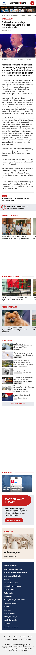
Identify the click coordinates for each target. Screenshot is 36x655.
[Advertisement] (18, 257)
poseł (13, 200)
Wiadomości (14, 15)
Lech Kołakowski (7, 198)
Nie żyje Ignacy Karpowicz (22, 371)
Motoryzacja (8, 596)
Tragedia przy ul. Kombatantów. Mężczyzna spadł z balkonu (15, 298)
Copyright (5, 647)
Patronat (23, 637)
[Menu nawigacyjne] (32, 3)
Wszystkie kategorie (11, 627)
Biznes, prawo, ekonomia (13, 569)
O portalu (7, 637)
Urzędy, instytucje (10, 620)
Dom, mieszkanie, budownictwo (15, 573)
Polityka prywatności (12, 645)
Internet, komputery (11, 583)
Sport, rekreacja (9, 613)
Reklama (7, 607)
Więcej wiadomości (16, 403)
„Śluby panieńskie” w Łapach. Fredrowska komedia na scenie (23, 354)
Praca (30, 637)
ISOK (20, 640)
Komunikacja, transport (12, 586)
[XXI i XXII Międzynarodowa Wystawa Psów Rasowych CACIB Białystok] (16, 318)
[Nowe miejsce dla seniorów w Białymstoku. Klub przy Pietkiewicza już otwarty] (16, 226)
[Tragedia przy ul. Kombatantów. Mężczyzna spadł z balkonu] (16, 287)
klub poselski (6, 200)
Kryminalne (16, 349)
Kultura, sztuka (9, 590)
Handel (6, 579)
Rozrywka (7, 610)
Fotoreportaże (9, 307)
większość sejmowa (23, 198)
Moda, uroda (8, 593)
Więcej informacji (10, 556)
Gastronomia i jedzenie (12, 576)
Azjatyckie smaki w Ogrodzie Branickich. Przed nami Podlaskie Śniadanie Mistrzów (23, 379)
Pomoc (14, 640)
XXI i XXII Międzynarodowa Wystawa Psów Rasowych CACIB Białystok (14, 330)
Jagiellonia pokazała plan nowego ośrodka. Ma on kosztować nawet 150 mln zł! (23, 362)
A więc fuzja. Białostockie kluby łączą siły (21, 396)
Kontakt (7, 640)
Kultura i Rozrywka (18, 357)
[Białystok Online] (18, 3)
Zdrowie (7, 623)
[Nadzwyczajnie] (18, 541)
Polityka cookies (25, 645)
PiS (15, 198)
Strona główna (6, 15)
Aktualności (22, 15)
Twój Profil (27, 640)
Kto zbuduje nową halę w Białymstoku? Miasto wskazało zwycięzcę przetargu (23, 387)
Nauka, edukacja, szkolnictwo (14, 600)
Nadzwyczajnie (12, 552)
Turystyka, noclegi (10, 617)
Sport (15, 366)
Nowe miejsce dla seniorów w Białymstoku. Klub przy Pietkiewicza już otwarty (16, 237)
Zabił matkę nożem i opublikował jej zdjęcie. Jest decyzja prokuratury (22, 345)
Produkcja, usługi (10, 603)
